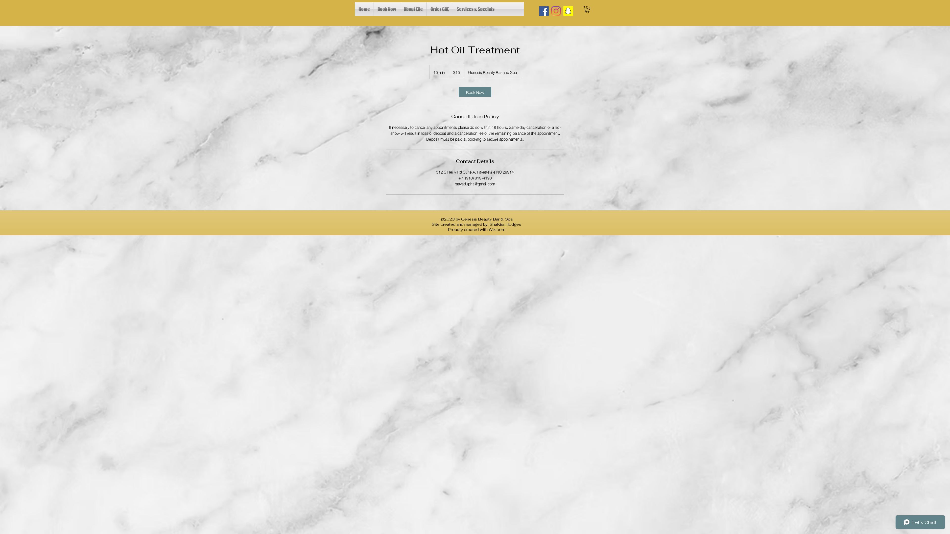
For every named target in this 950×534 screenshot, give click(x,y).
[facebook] (544, 11)
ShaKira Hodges (505, 224)
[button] (587, 9)
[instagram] (556, 11)
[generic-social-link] (568, 11)
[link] (475, 92)
